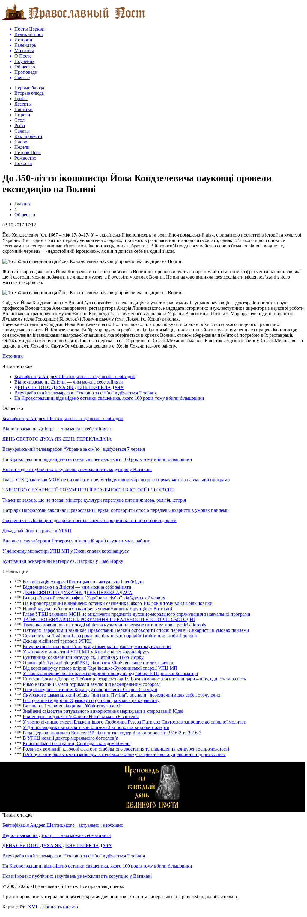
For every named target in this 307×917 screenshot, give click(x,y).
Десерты (23, 103)
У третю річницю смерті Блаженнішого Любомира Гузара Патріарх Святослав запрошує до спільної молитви (134, 721)
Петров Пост (27, 152)
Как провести (28, 136)
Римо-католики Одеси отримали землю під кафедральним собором (91, 684)
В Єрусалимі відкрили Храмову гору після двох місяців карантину (91, 700)
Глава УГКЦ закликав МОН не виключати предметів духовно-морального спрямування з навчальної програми (116, 479)
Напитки (23, 109)
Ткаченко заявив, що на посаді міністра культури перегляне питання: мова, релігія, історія (94, 500)
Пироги (22, 114)
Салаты (22, 130)
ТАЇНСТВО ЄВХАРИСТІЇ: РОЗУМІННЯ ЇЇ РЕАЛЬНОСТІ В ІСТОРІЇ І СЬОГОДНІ (88, 489)
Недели (22, 147)
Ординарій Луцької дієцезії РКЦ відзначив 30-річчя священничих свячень (98, 662)
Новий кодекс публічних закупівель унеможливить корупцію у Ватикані (77, 469)
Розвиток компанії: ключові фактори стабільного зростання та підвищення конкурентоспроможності (126, 748)
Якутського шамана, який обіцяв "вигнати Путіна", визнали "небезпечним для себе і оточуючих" (122, 694)
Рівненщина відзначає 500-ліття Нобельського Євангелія (81, 716)
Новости (23, 163)
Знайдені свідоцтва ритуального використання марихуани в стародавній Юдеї (103, 711)
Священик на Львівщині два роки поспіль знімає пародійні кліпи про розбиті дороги (89, 520)
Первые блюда (29, 87)
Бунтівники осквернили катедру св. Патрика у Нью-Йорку (62, 561)
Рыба (19, 125)
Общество (24, 214)
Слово (20, 141)
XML (33, 906)
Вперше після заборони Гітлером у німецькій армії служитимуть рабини (76, 540)
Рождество (25, 157)
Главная (22, 203)
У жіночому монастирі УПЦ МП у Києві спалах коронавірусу (65, 551)
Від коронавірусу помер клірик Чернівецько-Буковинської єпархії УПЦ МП (100, 668)
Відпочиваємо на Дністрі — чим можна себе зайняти (68, 381)
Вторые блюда (29, 93)
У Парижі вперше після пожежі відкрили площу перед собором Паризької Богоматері (110, 673)
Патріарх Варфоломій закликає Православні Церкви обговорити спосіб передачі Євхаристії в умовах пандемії (115, 510)
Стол (19, 120)
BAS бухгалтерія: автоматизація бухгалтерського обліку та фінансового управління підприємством (124, 754)
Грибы (21, 98)
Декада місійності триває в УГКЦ (36, 530)
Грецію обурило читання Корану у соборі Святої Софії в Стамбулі (90, 689)
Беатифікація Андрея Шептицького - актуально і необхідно (74, 376)
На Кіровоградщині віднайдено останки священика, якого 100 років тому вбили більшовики (109, 398)
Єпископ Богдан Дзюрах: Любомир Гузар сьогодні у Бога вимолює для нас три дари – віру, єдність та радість (134, 678)
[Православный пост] (73, 19)
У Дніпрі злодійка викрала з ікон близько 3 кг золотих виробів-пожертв (96, 727)
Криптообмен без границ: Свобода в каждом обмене (76, 743)
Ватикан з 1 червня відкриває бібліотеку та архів (73, 705)
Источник (12, 356)
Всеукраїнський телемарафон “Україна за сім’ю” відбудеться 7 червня (85, 392)
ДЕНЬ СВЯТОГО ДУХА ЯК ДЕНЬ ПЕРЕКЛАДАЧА (69, 387)
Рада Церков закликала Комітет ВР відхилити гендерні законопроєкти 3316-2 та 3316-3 (112, 732)
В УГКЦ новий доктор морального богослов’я (70, 738)
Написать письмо (60, 906)
